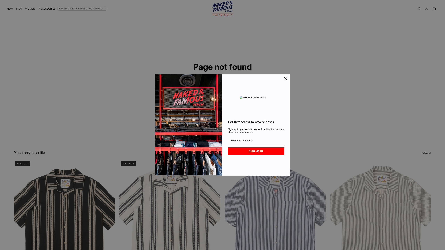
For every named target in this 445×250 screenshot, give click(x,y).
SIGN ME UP (256, 151)
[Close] (286, 78)
